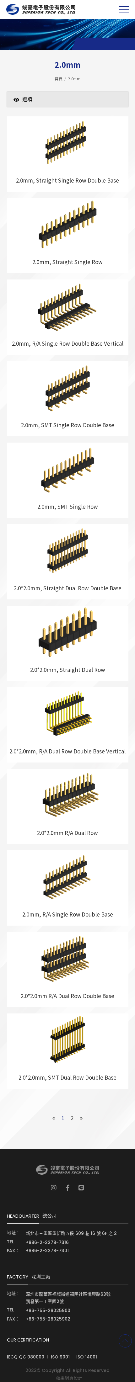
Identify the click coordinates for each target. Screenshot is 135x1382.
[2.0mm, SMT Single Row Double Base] (67, 398)
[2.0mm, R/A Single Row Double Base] (67, 888)
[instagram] (54, 1188)
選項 (27, 99)
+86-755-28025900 (48, 1310)
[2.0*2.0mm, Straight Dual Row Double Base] (67, 561)
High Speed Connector (52, 109)
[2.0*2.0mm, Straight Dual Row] (67, 643)
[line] (81, 1188)
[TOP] (125, 1340)
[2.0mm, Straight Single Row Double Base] (67, 154)
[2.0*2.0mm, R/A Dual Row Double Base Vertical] (67, 725)
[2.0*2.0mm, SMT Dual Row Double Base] (67, 1051)
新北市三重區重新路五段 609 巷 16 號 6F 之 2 (71, 1233)
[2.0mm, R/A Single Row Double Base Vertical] (67, 317)
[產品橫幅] (67, 34)
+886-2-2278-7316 (47, 1242)
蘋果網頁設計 (69, 1378)
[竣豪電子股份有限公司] (40, 9)
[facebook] (68, 1188)
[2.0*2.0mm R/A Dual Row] (67, 806)
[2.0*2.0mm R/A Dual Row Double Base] (67, 969)
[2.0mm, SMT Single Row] (67, 480)
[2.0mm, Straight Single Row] (67, 235)
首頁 (58, 78)
